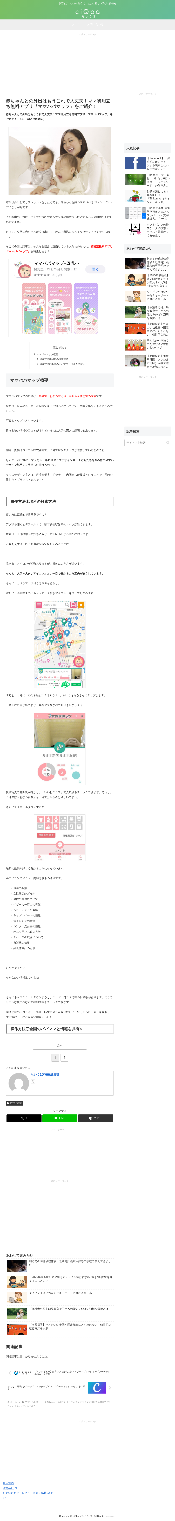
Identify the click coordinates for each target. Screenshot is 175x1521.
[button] (95, 1118)
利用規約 (8, 1483)
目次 (55, 347)
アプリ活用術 (16, 1103)
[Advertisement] (87, 60)
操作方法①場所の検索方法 (54, 359)
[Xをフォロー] (33, 1081)
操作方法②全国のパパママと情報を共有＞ (62, 364)
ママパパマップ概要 (47, 354)
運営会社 (8, 1488)
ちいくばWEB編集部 (45, 1074)
